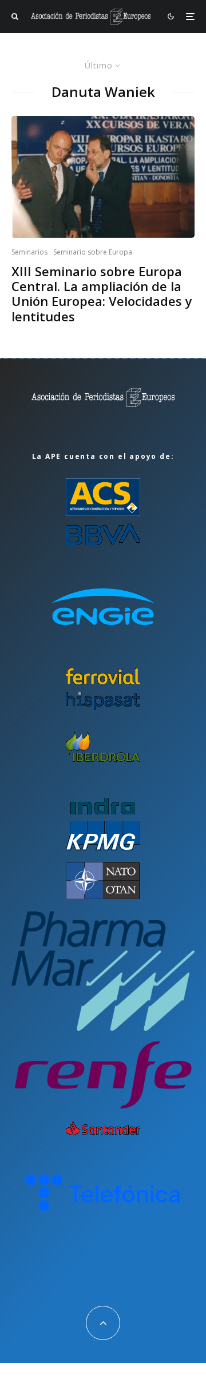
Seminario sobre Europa (92, 252)
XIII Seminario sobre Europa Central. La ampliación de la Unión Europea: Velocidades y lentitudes (101, 294)
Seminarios (29, 252)
